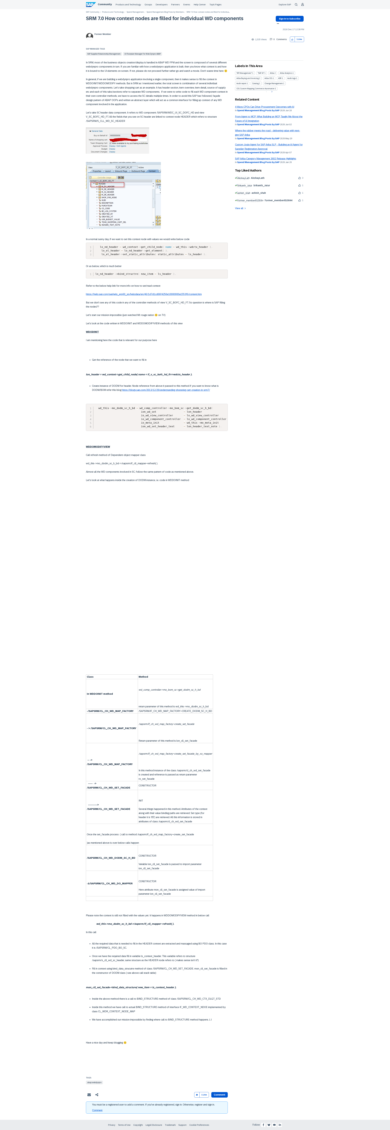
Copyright (138, 1125)
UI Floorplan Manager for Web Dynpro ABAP (142, 54)
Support (182, 1125)
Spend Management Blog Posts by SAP (258, 110)
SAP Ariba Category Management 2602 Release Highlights (265, 158)
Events (186, 4)
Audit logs (291, 78)
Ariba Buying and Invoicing (247, 78)
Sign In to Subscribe (289, 19)
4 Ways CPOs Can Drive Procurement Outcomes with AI (264, 107)
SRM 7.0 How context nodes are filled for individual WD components (164, 18)
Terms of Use (124, 1125)
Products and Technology (128, 4)
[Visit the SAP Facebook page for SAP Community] (263, 1125)
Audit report (241, 83)
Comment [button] (219, 1094)
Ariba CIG (268, 78)
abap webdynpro (94, 1082)
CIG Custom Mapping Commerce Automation (255, 89)
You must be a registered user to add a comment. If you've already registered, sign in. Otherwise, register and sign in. (153, 1104)
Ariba (272, 73)
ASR (280, 78)
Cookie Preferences (199, 1125)
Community (105, 4)
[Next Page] (271, 91)
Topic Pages (215, 4)
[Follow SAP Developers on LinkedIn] (280, 1125)
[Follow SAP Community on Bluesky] (269, 1125)
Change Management (273, 83)
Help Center (200, 4)
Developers (162, 4)
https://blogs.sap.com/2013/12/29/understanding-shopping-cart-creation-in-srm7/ (166, 390)
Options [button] (277, 23)
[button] (292, 39)
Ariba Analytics (286, 73)
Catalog (255, 83)
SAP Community (92, 12)
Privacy (111, 1125)
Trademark (170, 1125)
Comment (97, 1110)
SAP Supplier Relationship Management (104, 54)
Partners (175, 4)
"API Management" (244, 73)
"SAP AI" (261, 73)
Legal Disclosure (154, 1125)
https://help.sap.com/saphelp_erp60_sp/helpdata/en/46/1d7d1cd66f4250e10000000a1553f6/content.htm (144, 294)
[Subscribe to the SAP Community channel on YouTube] (274, 1125)
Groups (148, 4)
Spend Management (135, 12)
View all (239, 208)
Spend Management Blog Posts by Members (165, 12)
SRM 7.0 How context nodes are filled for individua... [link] (208, 12)
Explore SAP (285, 4)
